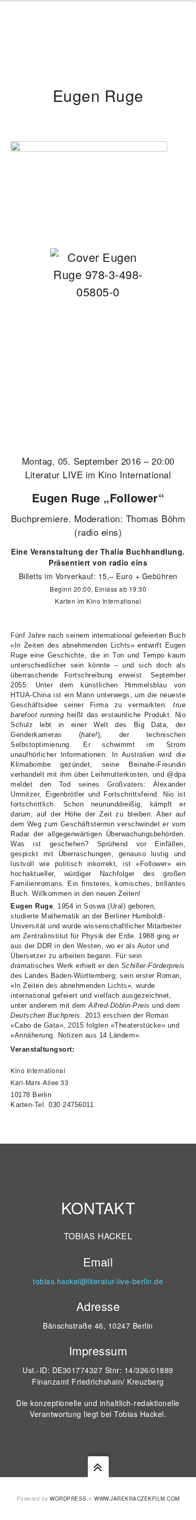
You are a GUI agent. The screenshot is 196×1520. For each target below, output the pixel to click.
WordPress (68, 1498)
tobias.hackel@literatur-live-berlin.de (98, 1281)
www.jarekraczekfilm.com (137, 1498)
